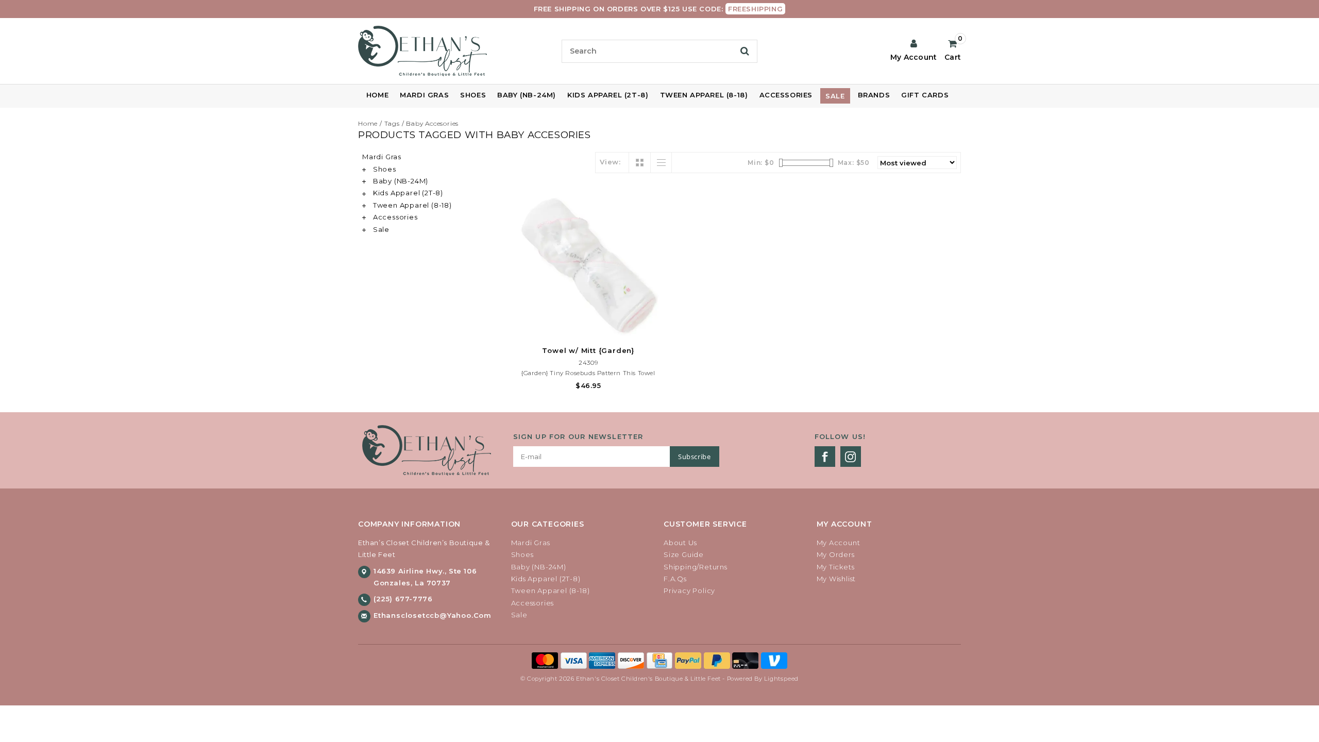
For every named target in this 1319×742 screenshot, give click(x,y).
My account (838, 542)
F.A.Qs (675, 579)
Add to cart (588, 327)
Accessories (786, 95)
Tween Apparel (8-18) (704, 95)
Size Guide (684, 554)
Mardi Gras (424, 95)
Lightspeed (781, 678)
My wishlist (836, 579)
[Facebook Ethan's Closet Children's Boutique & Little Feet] (825, 456)
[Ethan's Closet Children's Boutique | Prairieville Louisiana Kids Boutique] (455, 51)
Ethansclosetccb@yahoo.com (433, 615)
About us (680, 542)
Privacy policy (689, 590)
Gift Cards (925, 95)
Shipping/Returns (696, 567)
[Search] (744, 51)
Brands (874, 95)
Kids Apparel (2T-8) (607, 95)
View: (610, 162)
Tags (392, 123)
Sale (834, 96)
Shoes (473, 95)
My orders (836, 554)
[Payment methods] (546, 660)
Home (377, 95)
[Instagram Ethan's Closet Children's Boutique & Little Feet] (850, 456)
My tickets (836, 567)
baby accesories (432, 123)
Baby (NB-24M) (526, 95)
